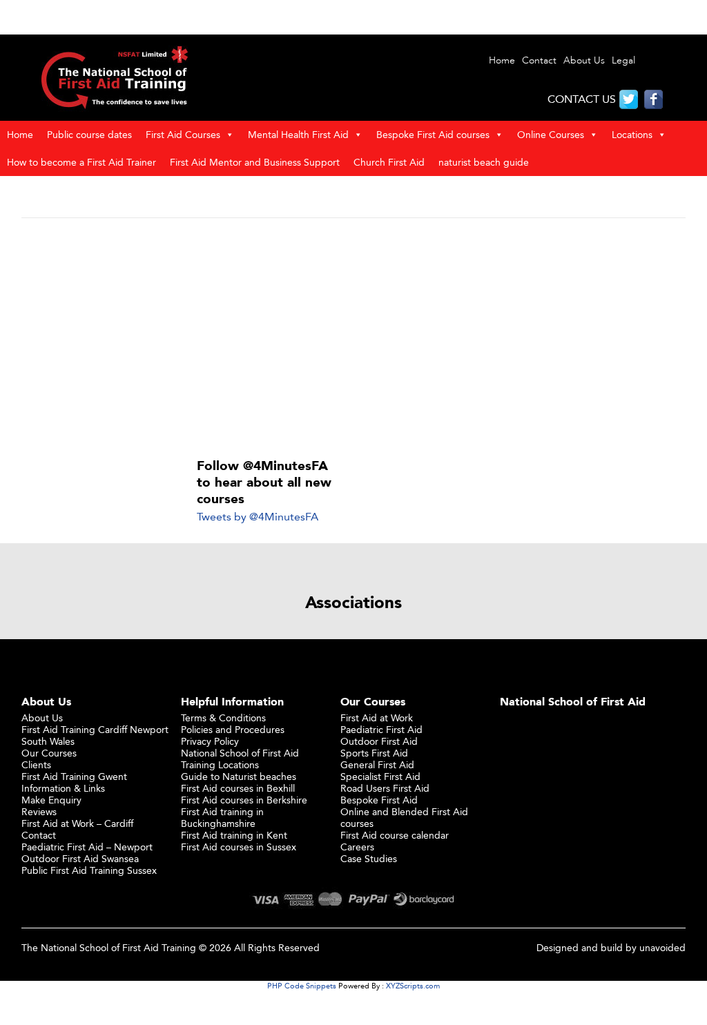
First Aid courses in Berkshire (244, 800)
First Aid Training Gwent (74, 776)
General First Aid (377, 764)
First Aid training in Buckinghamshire (222, 817)
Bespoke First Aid (379, 800)
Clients (36, 764)
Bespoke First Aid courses (433, 134)
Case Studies (368, 858)
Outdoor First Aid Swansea (80, 858)
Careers (357, 846)
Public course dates (89, 134)
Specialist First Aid (380, 776)
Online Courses (550, 134)
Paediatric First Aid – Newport (87, 846)
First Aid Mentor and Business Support (255, 162)
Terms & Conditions (223, 717)
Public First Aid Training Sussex (89, 870)
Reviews (39, 811)
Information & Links (63, 788)
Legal (623, 60)
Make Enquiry (51, 800)
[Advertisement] (353, 334)
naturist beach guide (483, 162)
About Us (584, 60)
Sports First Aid (374, 753)
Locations (632, 134)
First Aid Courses (183, 134)
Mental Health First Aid (298, 134)
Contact (539, 60)
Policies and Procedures (232, 729)
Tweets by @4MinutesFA (257, 516)
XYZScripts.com (413, 985)
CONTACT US (582, 99)
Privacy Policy (210, 741)
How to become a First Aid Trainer (81, 162)
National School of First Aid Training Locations (240, 758)
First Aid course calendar (394, 835)
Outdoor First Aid (379, 741)
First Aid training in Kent (234, 835)
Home (502, 60)
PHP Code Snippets (301, 985)
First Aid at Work (376, 717)
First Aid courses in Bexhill (238, 788)
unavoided (662, 947)
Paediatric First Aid (381, 729)
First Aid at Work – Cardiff (77, 823)
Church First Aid (389, 162)
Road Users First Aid (384, 788)
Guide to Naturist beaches (238, 776)
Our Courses (49, 753)
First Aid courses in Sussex (238, 846)
